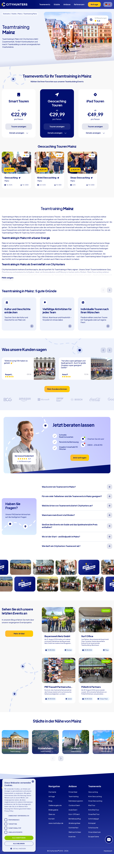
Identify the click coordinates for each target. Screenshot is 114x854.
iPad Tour (91, 805)
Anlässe (66, 4)
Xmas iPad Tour (94, 814)
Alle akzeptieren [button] (18, 838)
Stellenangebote (55, 805)
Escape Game (93, 837)
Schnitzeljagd (93, 819)
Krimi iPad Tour (93, 810)
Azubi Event (73, 810)
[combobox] (33, 781)
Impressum (108, 851)
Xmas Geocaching (95, 801)
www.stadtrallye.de (56, 823)
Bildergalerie (53, 810)
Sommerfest (73, 828)
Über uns (52, 814)
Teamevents (44, 4)
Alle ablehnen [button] (19, 844)
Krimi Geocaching (95, 796)
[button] (18, 848)
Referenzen (79, 4)
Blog (50, 801)
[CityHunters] (14, 4)
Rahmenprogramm (76, 801)
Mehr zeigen (7, 277)
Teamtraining (73, 796)
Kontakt (52, 819)
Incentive (72, 837)
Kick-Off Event (74, 814)
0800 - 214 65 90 (94, 445)
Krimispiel (92, 823)
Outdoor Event (74, 805)
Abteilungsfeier (74, 823)
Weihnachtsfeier (75, 832)
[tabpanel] (19, 314)
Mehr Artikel (19, 633)
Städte (57, 4)
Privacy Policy (8, 811)
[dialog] (19, 815)
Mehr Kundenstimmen (57, 389)
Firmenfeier (73, 792)
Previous (103, 290)
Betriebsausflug (75, 819)
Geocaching (93, 792)
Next (109, 290)
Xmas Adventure (94, 832)
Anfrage (52, 796)
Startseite (52, 792)
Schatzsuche (93, 828)
